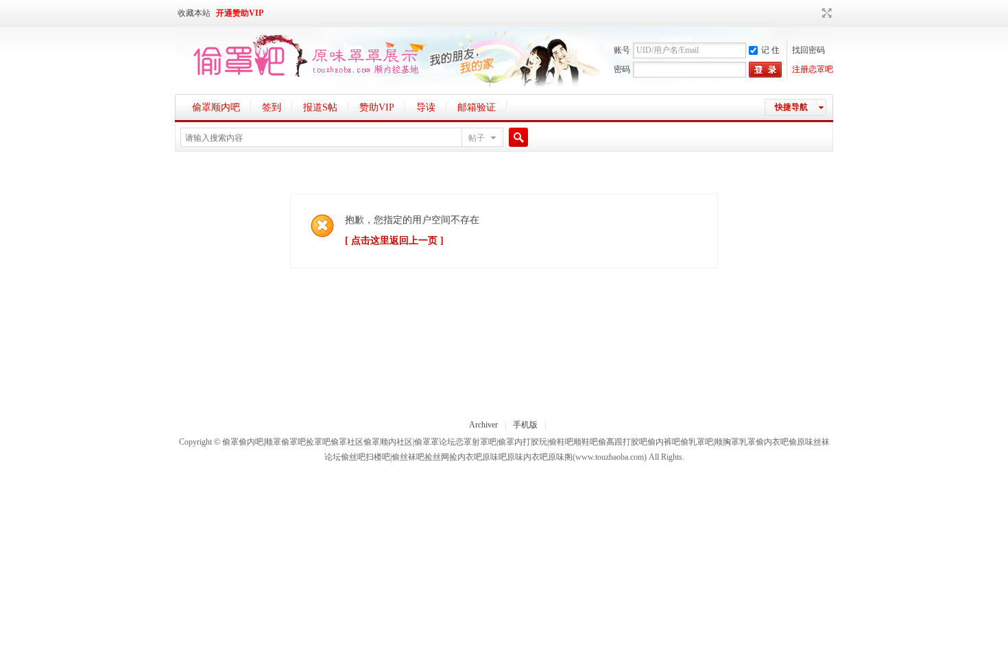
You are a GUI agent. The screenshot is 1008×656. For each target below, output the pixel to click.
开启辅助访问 (814, 13)
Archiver (483, 425)
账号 (622, 50)
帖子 (476, 138)
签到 (271, 107)
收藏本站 (194, 13)
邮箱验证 (476, 107)
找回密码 (808, 50)
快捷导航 (791, 107)
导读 (425, 107)
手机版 (525, 425)
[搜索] (516, 137)
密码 (622, 69)
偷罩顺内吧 (216, 107)
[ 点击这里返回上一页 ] (394, 240)
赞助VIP (376, 107)
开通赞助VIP (239, 13)
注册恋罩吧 (812, 69)
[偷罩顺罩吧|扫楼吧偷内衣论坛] (300, 77)
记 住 (770, 50)
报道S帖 (320, 107)
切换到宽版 (825, 13)
